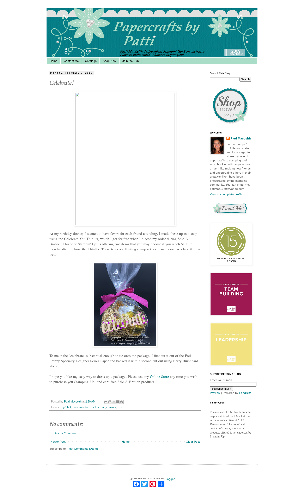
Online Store (159, 376)
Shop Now (109, 60)
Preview (215, 392)
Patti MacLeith (241, 138)
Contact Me (71, 60)
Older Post (193, 441)
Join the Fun (130, 60)
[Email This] (106, 402)
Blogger (170, 479)
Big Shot (66, 407)
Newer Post (58, 441)
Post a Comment (66, 433)
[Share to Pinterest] (122, 402)
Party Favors (108, 407)
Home (53, 60)
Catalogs (91, 60)
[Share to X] (114, 402)
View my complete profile (226, 194)
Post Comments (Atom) (82, 448)
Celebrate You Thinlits (86, 407)
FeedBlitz (245, 392)
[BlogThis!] (110, 402)
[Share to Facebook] (118, 402)
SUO (120, 407)
